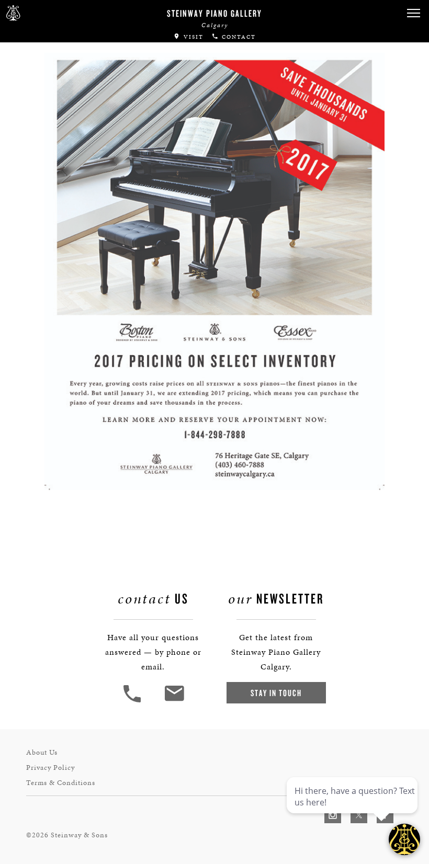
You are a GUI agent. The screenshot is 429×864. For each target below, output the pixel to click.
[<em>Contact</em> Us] (174, 701)
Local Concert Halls (58, 96)
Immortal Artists (50, 54)
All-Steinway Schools (61, 75)
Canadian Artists (51, 33)
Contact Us (33, 131)
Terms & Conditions (60, 783)
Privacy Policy (50, 767)
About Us (42, 752)
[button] (133, 701)
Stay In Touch (276, 692)
